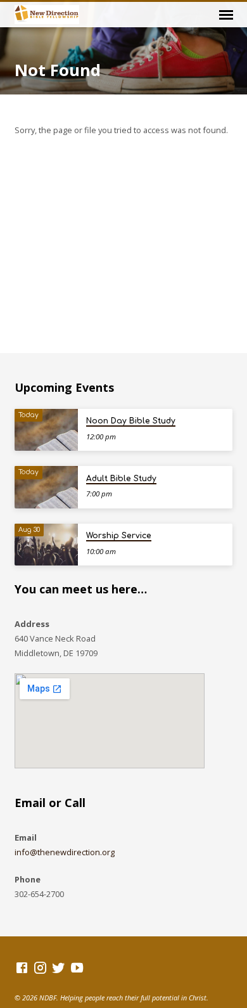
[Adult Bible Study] (46, 487)
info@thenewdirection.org (65, 852)
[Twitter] (58, 967)
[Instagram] (40, 967)
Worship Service (118, 535)
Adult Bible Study (121, 478)
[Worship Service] (46, 545)
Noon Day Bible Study (130, 421)
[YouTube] (77, 967)
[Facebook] (22, 967)
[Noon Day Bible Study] (46, 430)
